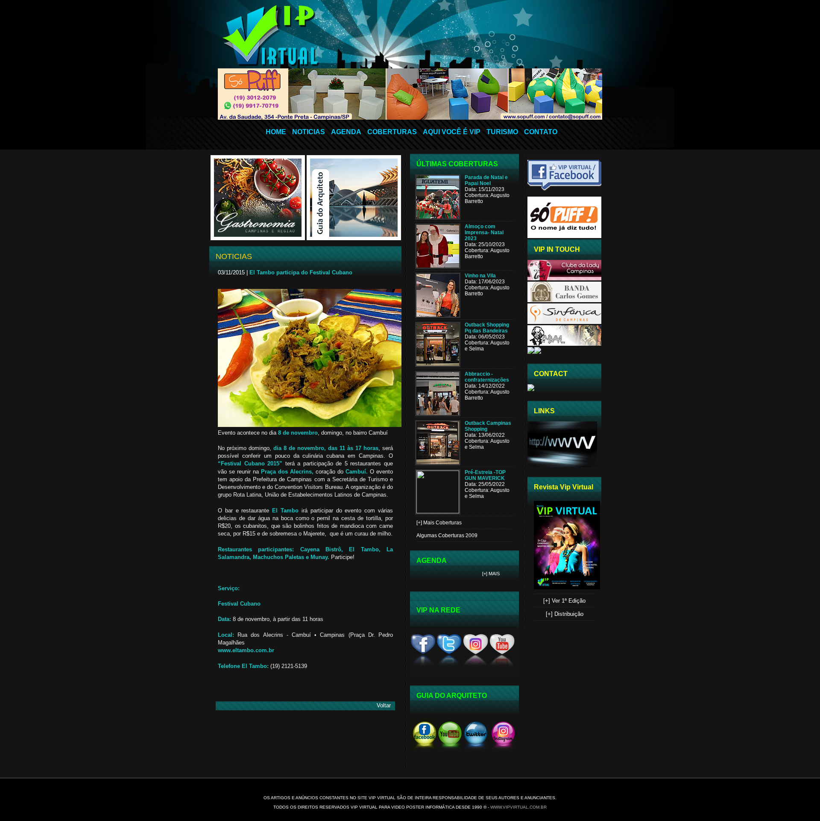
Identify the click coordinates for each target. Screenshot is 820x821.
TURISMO (502, 131)
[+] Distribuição (564, 614)
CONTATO (540, 131)
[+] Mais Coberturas (439, 523)
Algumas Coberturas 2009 (446, 536)
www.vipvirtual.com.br (518, 807)
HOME (276, 131)
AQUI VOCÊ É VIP (451, 131)
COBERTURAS (392, 131)
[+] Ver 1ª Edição (564, 600)
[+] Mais (491, 573)
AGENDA (346, 131)
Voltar (384, 705)
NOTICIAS (308, 131)
